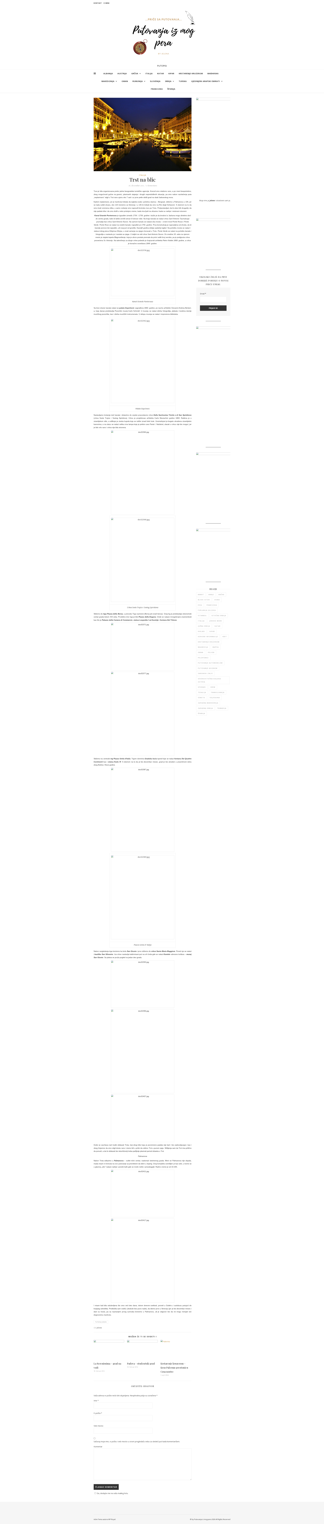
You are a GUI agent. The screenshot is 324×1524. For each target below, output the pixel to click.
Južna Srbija (204, 626)
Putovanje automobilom (210, 663)
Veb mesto (98, 1425)
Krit (225, 636)
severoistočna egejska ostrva (209, 680)
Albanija (108, 73)
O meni (106, 3)
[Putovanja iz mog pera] (162, 36)
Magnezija (203, 647)
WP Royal (111, 1519)
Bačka (221, 594)
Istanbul (202, 615)
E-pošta (98, 1413)
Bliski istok (204, 600)
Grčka (134, 73)
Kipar (171, 73)
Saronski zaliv (205, 673)
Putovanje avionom (207, 668)
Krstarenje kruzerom (191, 73)
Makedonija (108, 81)
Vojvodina (215, 698)
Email (203, 293)
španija (201, 713)
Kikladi (201, 631)
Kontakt (98, 3)
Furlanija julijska (101, 1322)
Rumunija (138, 81)
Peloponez (203, 658)
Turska (183, 81)
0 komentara (151, 185)
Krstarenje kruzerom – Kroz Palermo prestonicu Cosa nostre (174, 1367)
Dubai (217, 600)
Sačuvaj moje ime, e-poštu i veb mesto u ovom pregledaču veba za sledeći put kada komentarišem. (137, 1441)
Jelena (99, 1327)
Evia (200, 605)
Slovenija (155, 81)
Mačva (216, 647)
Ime (96, 1400)
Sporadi (202, 687)
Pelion (211, 652)
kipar (212, 631)
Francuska (157, 89)
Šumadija (222, 708)
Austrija (122, 73)
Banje (211, 594)
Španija (171, 89)
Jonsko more (215, 621)
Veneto (201, 698)
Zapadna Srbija (205, 708)
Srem (212, 687)
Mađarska (213, 73)
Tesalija (202, 692)
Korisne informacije (208, 636)
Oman (125, 81)
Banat (201, 594)
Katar (160, 73)
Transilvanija (217, 692)
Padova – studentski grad (141, 1363)
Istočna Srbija (218, 615)
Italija (149, 73)
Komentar (98, 1446)
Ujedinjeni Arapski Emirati (205, 81)
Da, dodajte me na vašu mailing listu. (112, 1493)
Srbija (168, 81)
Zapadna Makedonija (208, 703)
